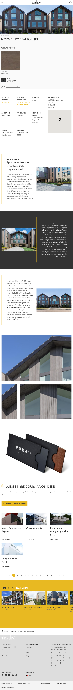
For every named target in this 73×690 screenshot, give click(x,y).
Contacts (29, 650)
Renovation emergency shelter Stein (59, 531)
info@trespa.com (58, 666)
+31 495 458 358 (58, 661)
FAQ (27, 653)
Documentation (6, 653)
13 (59, 575)
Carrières (29, 647)
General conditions (7, 683)
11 (52, 575)
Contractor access (61, 683)
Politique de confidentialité (43, 683)
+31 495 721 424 (58, 656)
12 (55, 575)
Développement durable (9, 647)
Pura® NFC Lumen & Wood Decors (23, 103)
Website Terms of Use (24, 683)
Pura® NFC (6, 102)
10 (48, 575)
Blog (27, 656)
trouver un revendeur (13, 87)
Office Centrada (34, 527)
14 (63, 575)
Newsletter (5, 656)
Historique (5, 650)
